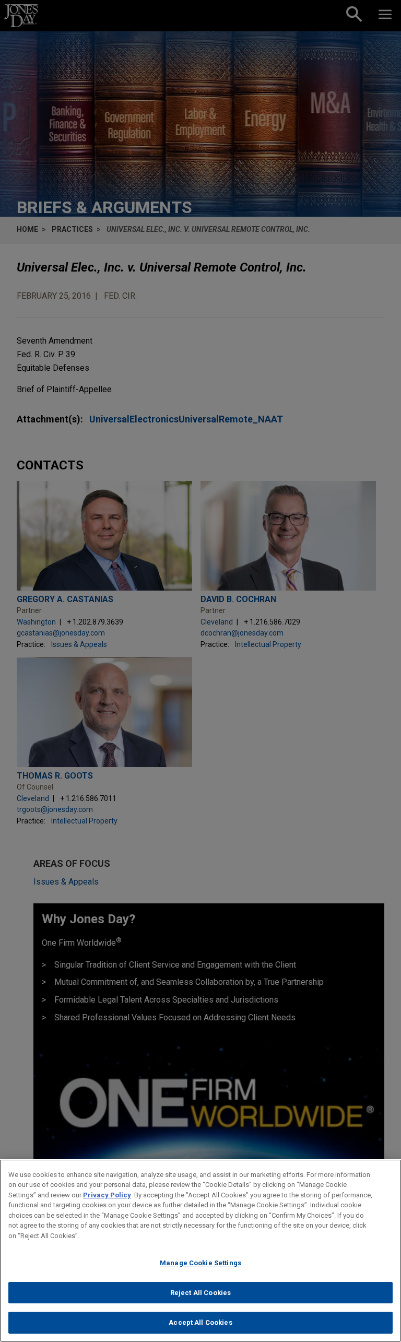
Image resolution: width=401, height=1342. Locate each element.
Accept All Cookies (200, 1322)
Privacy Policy (107, 1195)
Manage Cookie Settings (200, 1263)
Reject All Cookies (200, 1293)
